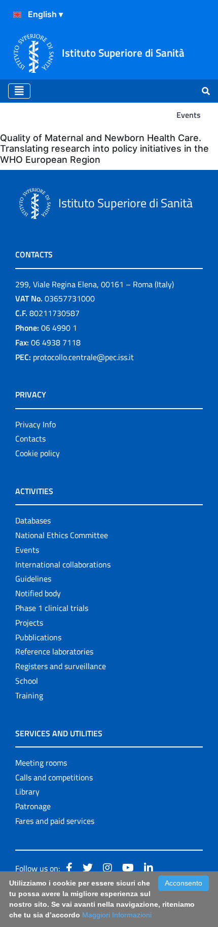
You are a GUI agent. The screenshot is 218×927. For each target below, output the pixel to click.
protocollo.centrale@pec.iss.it (83, 357)
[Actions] (17, 14)
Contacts (30, 438)
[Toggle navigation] (19, 91)
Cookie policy (37, 453)
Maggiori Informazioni (117, 915)
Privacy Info (35, 424)
